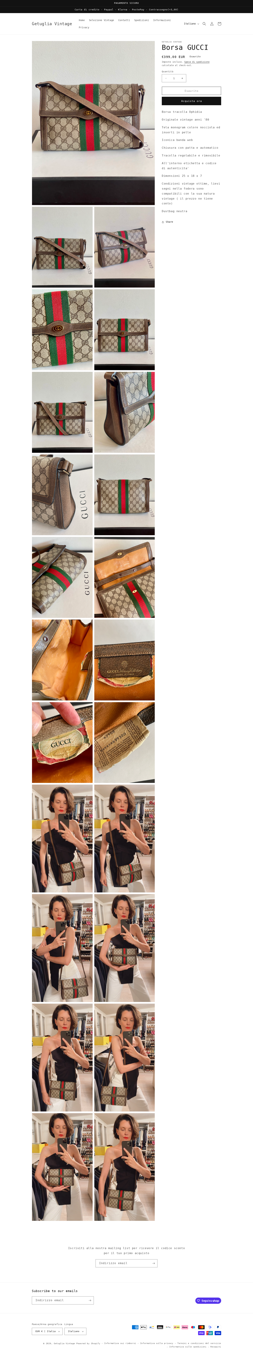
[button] (204, 24)
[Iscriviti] (153, 1263)
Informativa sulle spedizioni (188, 1347)
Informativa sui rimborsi (120, 1343)
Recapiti (215, 1347)
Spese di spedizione (196, 62)
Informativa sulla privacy (156, 1343)
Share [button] (169, 222)
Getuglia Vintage (64, 1343)
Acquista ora (191, 101)
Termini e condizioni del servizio (199, 1343)
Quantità (167, 71)
